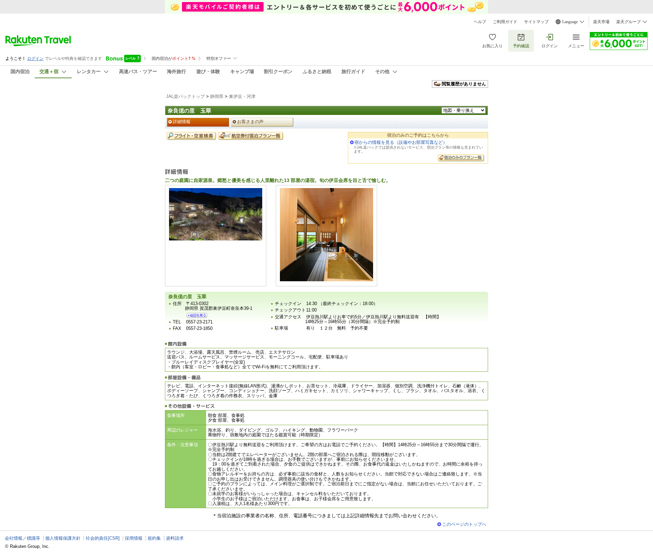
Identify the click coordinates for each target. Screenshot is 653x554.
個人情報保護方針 (63, 538)
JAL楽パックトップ (185, 96)
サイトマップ (536, 21)
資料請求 (175, 538)
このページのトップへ (464, 524)
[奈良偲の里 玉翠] (197, 315)
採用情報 (134, 538)
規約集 (154, 538)
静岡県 (216, 96)
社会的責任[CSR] (103, 538)
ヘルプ (480, 21)
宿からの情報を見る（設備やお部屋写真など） (400, 142)
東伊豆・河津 (242, 96)
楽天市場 (601, 21)
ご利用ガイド (505, 21)
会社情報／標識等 (22, 538)
